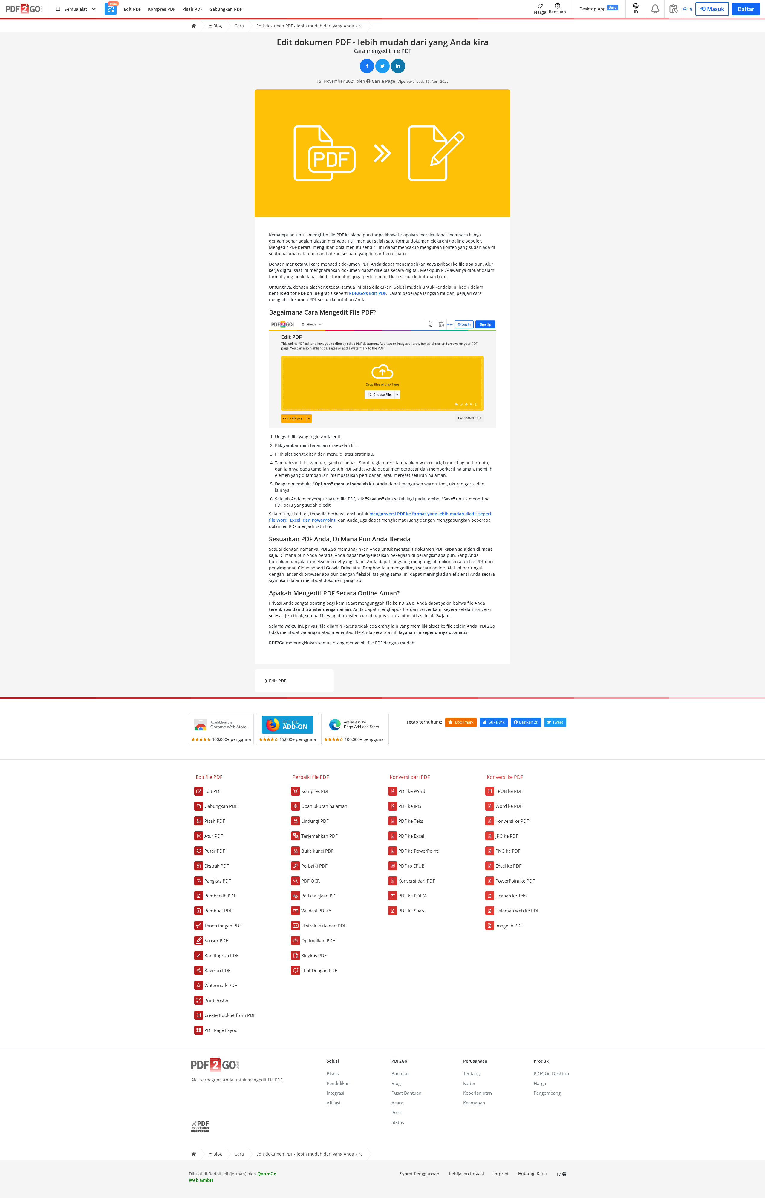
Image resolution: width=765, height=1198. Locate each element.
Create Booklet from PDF (229, 1015)
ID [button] (636, 12)
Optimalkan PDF (318, 940)
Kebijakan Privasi (466, 1173)
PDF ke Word (411, 791)
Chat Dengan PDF (319, 970)
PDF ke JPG (409, 806)
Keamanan (474, 1103)
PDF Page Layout (221, 1030)
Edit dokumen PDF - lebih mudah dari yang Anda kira (309, 26)
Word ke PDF (508, 806)
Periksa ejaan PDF (319, 896)
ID (559, 1174)
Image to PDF (509, 926)
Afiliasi (333, 1103)
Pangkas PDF (217, 881)
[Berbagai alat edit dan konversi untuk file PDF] (28, 9)
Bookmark (464, 722)
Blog (217, 26)
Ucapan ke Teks (511, 896)
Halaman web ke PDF (517, 911)
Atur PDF (213, 836)
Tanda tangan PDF (223, 926)
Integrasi (335, 1093)
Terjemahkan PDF (319, 836)
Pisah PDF (192, 9)
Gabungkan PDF (225, 9)
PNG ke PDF (507, 851)
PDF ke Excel (411, 836)
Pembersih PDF (220, 896)
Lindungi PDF (315, 821)
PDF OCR (310, 881)
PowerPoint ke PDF (515, 881)
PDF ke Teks (410, 821)
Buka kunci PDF (317, 851)
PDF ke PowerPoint (418, 851)
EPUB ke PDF (508, 791)
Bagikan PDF (217, 970)
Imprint (501, 1173)
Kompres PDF (161, 9)
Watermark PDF (220, 985)
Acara (397, 1103)
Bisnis (333, 1073)
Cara (239, 26)
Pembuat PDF (218, 911)
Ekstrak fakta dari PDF (323, 926)
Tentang (471, 1073)
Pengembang (547, 1093)
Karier (469, 1083)
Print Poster (216, 1000)
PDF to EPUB (411, 866)
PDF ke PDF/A (412, 896)
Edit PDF (132, 9)
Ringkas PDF (314, 955)
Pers (395, 1112)
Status (397, 1122)
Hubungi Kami (532, 1173)
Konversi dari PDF (416, 881)
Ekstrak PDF (216, 866)
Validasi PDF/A (316, 911)
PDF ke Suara (412, 911)
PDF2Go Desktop (551, 1073)
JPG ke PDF (506, 836)
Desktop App (598, 8)
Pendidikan (338, 1083)
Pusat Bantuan (406, 1093)
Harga (540, 12)
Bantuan (557, 12)
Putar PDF (214, 851)
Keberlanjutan (477, 1093)
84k (497, 722)
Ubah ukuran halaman (324, 806)
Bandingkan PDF (221, 955)
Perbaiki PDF (314, 866)
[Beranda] (193, 26)
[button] (76, 9)
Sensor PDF (216, 940)
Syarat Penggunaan (419, 1173)
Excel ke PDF (508, 866)
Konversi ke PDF (512, 821)
